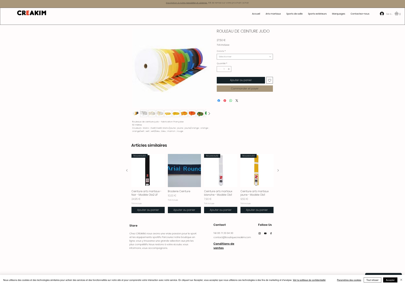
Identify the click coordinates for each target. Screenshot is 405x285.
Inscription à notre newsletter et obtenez (187, 2)
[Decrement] (219, 69)
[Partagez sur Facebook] (219, 100)
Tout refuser (372, 280)
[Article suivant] (278, 170)
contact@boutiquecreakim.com (232, 237)
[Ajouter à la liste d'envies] (269, 80)
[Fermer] (401, 279)
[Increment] (229, 69)
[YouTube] (265, 233)
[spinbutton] (224, 69)
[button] (273, 14)
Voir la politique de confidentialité (309, 280)
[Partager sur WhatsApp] (231, 100)
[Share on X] (237, 100)
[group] (202, 183)
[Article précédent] (127, 170)
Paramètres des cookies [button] (349, 280)
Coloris (221, 51)
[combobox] (245, 57)
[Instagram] (259, 233)
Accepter (390, 280)
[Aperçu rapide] (184, 170)
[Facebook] (271, 233)
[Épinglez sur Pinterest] (225, 100)
